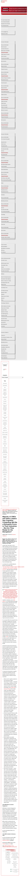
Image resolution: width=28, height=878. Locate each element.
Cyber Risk (3, 224)
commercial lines (5, 418)
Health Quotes (3, 103)
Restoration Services (4, 79)
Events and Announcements (5, 258)
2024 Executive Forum (5, 263)
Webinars (14, 859)
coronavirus (5, 420)
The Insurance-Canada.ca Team (6, 337)
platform (4, 474)
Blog (2, 36)
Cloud (5, 415)
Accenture (5, 383)
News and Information (4, 64)
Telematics (3, 194)
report (5, 476)
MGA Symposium (4, 324)
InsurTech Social (4, 318)
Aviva (5, 399)
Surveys (2, 150)
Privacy (15, 866)
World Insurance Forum (5, 320)
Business (7, 857)
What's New (15, 861)
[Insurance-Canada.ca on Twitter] (14, 870)
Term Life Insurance (4, 126)
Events (2, 255)
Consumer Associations (5, 58)
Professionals (8, 849)
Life (6, 858)
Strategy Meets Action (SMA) (5, 486)
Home (3, 509)
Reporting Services (4, 189)
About (2, 329)
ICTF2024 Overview (4, 290)
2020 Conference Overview (5, 306)
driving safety (4, 434)
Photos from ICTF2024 (5, 296)
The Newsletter (15, 857)
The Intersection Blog (4, 209)
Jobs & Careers (3, 56)
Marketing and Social (4, 200)
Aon (5, 387)
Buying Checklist (4, 66)
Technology (3, 214)
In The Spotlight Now (4, 31)
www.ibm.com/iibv (5, 840)
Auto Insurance (3, 61)
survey (5, 489)
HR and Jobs (3, 230)
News (2, 16)
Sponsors (2, 298)
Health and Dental (4, 101)
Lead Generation (4, 166)
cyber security (4, 432)
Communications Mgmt (5, 221)
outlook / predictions (5, 470)
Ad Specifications (4, 355)
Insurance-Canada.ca (4, 332)
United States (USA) (4, 501)
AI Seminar (3, 326)
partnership (5, 472)
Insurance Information (4, 134)
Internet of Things (7, 688)
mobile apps (13, 687)
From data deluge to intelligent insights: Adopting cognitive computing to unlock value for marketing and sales (13, 568)
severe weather (4, 479)
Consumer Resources (5, 48)
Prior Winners (3, 252)
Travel (6, 855)
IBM (7, 846)
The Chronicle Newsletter (5, 21)
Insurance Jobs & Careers (5, 237)
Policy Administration (4, 169)
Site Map (15, 867)
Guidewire (5, 443)
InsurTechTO (3, 322)
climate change (5, 413)
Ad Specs (14, 864)
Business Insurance (4, 110)
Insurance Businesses (5, 131)
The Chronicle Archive (4, 25)
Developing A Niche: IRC (5, 282)
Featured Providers (4, 52)
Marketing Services (4, 342)
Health (7, 856)
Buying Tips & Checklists (5, 50)
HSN (7, 636)
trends (5, 498)
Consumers (6, 849)
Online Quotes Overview (5, 54)
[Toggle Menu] (1, 14)
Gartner (5, 441)
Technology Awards (4, 241)
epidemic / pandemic (5, 437)
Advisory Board (3, 339)
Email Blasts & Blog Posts (5, 347)
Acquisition (5, 385)
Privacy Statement (4, 357)
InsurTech (5, 454)
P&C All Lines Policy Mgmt (5, 178)
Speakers (2, 294)
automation (5, 397)
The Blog (15, 856)
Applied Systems (4, 390)
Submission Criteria (4, 33)
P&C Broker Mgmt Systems (5, 164)
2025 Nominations (4, 246)
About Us (14, 862)
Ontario (5, 466)
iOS (10, 843)
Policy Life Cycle (4, 174)
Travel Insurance (4, 82)
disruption (4, 846)
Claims (9, 857)
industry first (5, 447)
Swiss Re (5, 491)
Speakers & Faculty (4, 311)
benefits (4, 401)
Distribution (3, 157)
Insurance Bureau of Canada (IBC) (4, 451)
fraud (5, 439)
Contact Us (3, 335)
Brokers (4, 403)
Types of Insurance (4, 38)
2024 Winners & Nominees (5, 248)
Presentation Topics (4, 265)
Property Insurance (4, 69)
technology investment (5, 494)
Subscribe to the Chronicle (5, 23)
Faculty (2, 267)
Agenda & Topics (4, 292)
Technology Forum (4, 287)
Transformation (5, 496)
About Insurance (4, 46)
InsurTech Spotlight (4, 28)
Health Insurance (4, 94)
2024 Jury (2, 250)
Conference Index (4, 315)
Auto (6, 853)
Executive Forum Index (5, 270)
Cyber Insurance (5, 428)
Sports (7, 859)
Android (3, 843)
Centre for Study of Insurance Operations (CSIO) (5, 408)
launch (5, 459)
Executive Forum (4, 260)
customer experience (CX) (5, 424)
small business (5, 482)
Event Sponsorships (4, 345)
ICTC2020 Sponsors (4, 313)
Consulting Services (4, 352)
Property (7, 854)
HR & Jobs (8, 863)
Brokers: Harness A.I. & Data (6, 280)
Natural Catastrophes (4, 462)
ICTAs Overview (4, 244)
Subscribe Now (3, 142)
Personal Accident (4, 105)
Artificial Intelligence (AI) (9, 845)
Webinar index (3, 284)
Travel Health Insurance (5, 91)
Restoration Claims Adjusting (6, 278)
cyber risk (5, 430)
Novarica (5, 464)
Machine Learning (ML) (12, 846)
